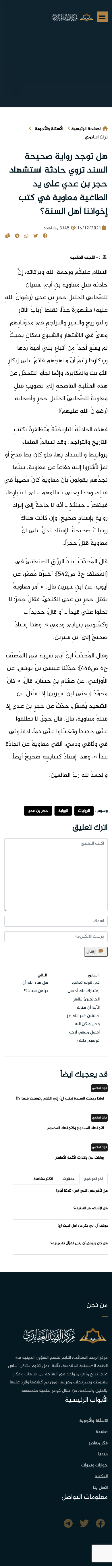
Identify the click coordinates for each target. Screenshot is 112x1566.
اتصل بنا (100, 1488)
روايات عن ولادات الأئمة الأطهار (79, 1157)
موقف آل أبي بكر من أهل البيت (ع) (83, 1226)
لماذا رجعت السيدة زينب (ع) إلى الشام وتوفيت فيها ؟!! (60, 1098)
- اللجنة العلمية (84, 258)
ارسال (91, 951)
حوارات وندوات (94, 1465)
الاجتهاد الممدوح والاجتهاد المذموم (75, 1128)
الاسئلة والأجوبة (93, 1421)
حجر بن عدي (38, 811)
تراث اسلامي (96, 137)
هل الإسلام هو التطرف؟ (91, 1208)
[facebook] (100, 1524)
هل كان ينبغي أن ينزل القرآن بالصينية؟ (79, 1243)
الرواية (63, 811)
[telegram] (68, 1524)
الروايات (84, 811)
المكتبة (101, 1476)
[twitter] (84, 1524)
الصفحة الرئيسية (86, 129)
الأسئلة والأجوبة (49, 129)
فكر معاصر (98, 1443)
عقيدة (102, 1432)
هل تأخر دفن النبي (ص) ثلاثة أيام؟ (82, 1191)
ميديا (103, 1454)
